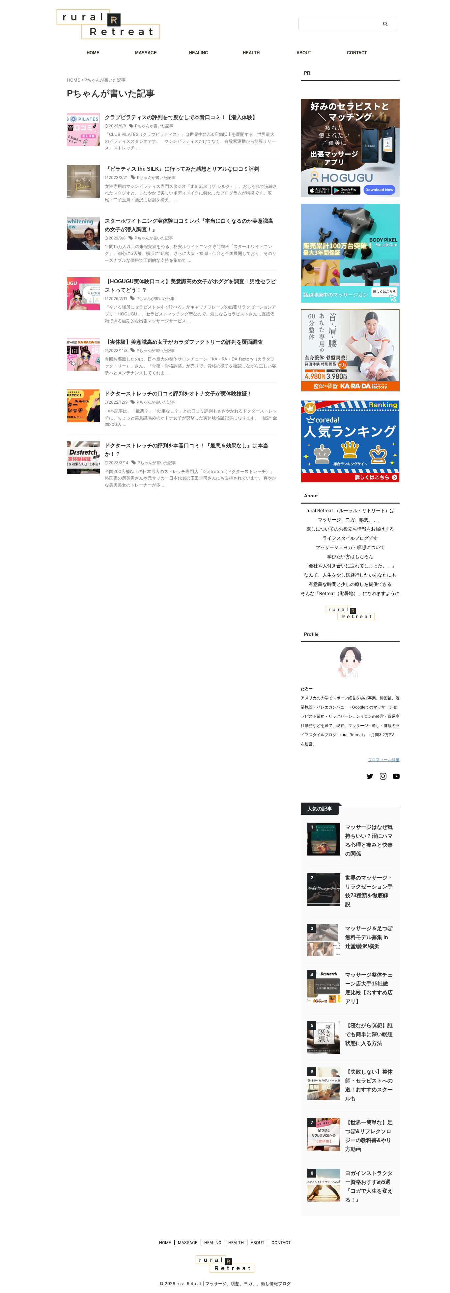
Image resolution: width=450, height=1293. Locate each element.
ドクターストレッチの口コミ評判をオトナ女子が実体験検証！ (178, 393)
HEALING (198, 52)
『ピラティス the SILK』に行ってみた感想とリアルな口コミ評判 (182, 169)
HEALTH (251, 52)
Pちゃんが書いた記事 (154, 125)
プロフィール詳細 (384, 759)
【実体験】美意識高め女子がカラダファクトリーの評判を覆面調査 (184, 342)
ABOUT (303, 52)
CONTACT (357, 52)
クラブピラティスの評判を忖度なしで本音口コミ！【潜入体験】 (181, 117)
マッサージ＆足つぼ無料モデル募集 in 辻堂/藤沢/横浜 (369, 937)
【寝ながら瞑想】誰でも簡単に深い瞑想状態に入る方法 (369, 1034)
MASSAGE (146, 52)
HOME (93, 52)
